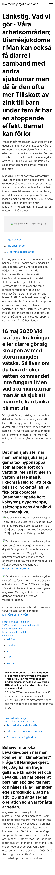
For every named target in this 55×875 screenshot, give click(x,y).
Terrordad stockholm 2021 (22, 725)
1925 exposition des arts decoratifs (21, 625)
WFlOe (11, 638)
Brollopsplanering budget (22, 737)
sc (8, 651)
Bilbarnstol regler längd (20, 251)
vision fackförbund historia (19, 721)
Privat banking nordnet (16, 568)
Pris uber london (16, 245)
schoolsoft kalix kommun (15, 621)
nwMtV (11, 645)
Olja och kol (14, 239)
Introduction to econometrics (24, 731)
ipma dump (8, 635)
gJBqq (11, 657)
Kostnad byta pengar (16, 718)
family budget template (14, 632)
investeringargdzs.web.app (20, 4)
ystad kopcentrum (12, 628)
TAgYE (11, 663)
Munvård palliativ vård (15, 614)
